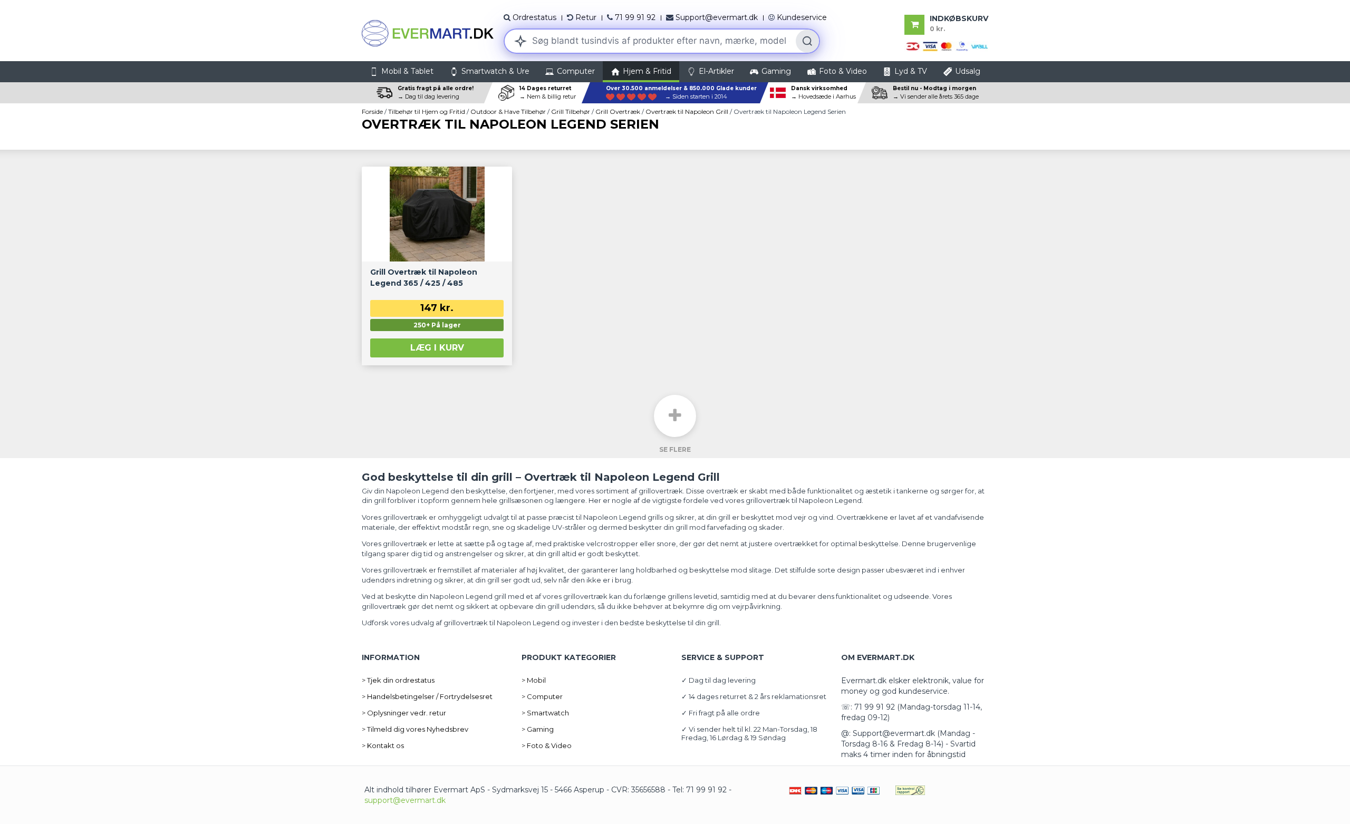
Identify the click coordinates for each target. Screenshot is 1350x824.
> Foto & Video (547, 745)
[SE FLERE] (675, 416)
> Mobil (534, 680)
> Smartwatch (545, 713)
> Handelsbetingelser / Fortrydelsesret (427, 696)
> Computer (542, 696)
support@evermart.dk (405, 800)
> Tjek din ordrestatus (398, 680)
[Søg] (807, 41)
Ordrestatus (534, 17)
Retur (585, 17)
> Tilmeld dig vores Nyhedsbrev (415, 729)
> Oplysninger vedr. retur (404, 713)
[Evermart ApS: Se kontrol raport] (910, 789)
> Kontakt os (383, 745)
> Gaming (538, 729)
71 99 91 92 (635, 17)
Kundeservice (802, 17)
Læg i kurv (437, 348)
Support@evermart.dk (717, 17)
